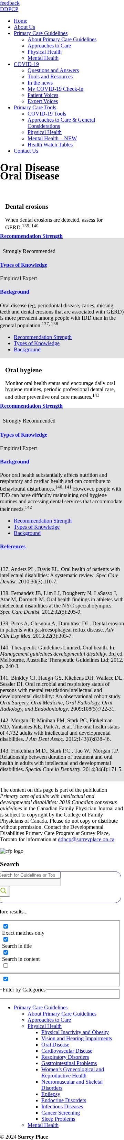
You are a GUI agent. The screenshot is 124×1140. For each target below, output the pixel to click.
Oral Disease (55, 1045)
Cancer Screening (60, 1113)
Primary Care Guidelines (41, 1007)
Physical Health (45, 1026)
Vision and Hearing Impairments (76, 1038)
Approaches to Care (49, 1020)
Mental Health (43, 1125)
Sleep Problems (58, 1119)
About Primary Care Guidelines (62, 1014)
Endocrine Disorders (63, 1100)
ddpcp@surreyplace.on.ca (86, 839)
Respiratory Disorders (65, 1057)
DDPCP (9, 9)
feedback (10, 3)
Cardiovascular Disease (66, 1051)
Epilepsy (50, 1094)
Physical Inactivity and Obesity (75, 1032)
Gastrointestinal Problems (69, 1063)
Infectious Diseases (62, 1106)
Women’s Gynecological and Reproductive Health (72, 1072)
